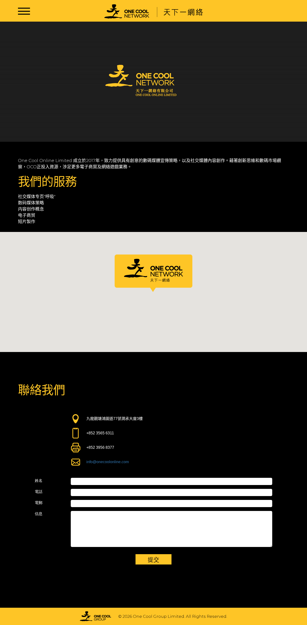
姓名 (38, 481)
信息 (38, 514)
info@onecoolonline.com (107, 462)
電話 (38, 492)
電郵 (38, 503)
